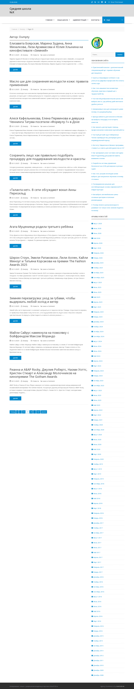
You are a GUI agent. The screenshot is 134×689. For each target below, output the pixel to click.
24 (24, 412)
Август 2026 (97, 223)
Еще (108, 20)
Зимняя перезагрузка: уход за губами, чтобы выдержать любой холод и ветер (42, 300)
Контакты (95, 20)
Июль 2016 (97, 601)
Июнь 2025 (97, 292)
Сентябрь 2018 (98, 484)
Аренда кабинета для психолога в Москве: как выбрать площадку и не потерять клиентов (107, 119)
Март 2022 (97, 415)
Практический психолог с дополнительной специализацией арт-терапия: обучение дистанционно (107, 70)
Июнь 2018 (97, 493)
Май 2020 (96, 449)
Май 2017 (96, 552)
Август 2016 (97, 597)
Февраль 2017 (98, 567)
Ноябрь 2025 (98, 268)
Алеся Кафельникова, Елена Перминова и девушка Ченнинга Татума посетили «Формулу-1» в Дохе (47, 120)
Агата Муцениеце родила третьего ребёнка (41, 227)
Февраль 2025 (98, 312)
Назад (12, 412)
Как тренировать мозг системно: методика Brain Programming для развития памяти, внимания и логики (107, 155)
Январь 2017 (98, 572)
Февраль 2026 (98, 253)
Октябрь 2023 (98, 381)
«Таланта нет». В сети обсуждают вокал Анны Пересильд (43, 191)
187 (38, 412)
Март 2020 (97, 454)
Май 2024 (96, 356)
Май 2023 (96, 405)
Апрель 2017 (97, 557)
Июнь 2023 (97, 400)
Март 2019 (97, 474)
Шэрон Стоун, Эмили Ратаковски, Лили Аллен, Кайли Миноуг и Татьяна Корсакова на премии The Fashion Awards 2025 (49, 261)
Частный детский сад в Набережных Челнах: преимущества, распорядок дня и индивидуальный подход (106, 137)
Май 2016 (96, 611)
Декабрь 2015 (98, 636)
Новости (36, 55)
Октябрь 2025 (98, 273)
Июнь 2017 (97, 547)
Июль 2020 (97, 439)
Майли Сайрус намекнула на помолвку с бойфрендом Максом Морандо (39, 334)
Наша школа (62, 20)
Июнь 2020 (97, 444)
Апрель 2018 (97, 503)
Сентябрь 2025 (98, 277)
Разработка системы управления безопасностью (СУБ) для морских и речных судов (107, 166)
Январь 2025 (98, 317)
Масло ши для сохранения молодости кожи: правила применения (49, 83)
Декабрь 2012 (98, 655)
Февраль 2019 (98, 479)
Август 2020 (97, 435)
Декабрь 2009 (98, 670)
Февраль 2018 (98, 513)
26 (31, 412)
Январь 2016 (98, 631)
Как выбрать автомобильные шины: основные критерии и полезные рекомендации (104, 197)
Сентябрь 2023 (98, 385)
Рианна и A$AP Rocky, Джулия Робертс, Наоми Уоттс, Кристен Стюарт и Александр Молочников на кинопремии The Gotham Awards (48, 373)
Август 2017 (97, 538)
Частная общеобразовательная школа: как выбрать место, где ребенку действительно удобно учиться (107, 101)
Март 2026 (97, 248)
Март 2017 (97, 562)
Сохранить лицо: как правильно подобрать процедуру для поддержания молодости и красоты (47, 157)
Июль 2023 (97, 395)
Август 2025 (97, 282)
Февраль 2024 (98, 371)
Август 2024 (97, 341)
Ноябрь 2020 (98, 425)
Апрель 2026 (97, 243)
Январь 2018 (98, 518)
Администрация (79, 20)
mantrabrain (120, 686)
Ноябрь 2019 (98, 464)
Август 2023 (97, 390)
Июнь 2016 (97, 606)
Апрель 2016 (97, 616)
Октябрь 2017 (98, 533)
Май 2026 (96, 238)
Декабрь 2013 (98, 651)
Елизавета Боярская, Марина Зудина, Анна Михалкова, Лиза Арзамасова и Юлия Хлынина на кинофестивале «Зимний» (46, 46)
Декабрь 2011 (98, 660)
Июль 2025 (97, 287)
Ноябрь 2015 (98, 641)
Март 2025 (97, 307)
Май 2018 (96, 498)
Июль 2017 (97, 543)
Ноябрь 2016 (98, 582)
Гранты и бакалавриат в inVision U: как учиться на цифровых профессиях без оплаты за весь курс (107, 80)
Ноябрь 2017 (98, 528)
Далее (15, 70)
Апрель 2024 (97, 361)
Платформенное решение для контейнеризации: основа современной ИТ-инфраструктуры (107, 187)
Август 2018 (97, 489)
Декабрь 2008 (98, 675)
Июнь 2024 (97, 351)
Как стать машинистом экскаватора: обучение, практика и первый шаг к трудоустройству (104, 91)
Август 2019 (97, 469)
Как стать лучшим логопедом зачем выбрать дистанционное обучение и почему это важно (107, 176)
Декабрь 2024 (98, 322)
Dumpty (25, 55)
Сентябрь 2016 (98, 592)
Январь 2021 (98, 420)
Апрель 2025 (97, 302)
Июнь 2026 (97, 233)
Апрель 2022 (97, 410)
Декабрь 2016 (98, 577)
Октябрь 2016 (98, 587)
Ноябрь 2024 (98, 327)
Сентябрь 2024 (98, 336)
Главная (49, 20)
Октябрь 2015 (98, 646)
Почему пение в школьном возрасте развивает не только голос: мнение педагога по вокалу (107, 207)
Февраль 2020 (98, 459)
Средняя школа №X (20, 10)
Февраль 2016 (98, 626)
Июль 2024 (97, 346)
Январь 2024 (98, 376)
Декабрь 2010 (98, 665)
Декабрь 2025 (98, 263)
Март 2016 (97, 621)
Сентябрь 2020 (98, 430)
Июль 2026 (97, 228)
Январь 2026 (98, 258)
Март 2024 (97, 366)
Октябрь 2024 (98, 331)
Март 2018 (97, 508)
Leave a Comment (48, 55)
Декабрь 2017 (98, 523)
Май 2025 (96, 297)
